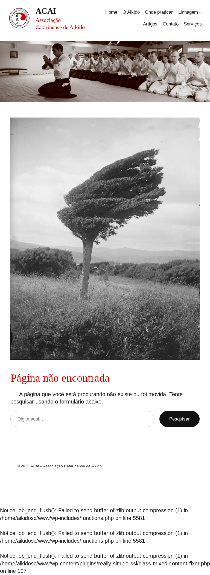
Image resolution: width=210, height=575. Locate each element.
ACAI (46, 10)
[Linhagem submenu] (200, 12)
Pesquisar (179, 419)
